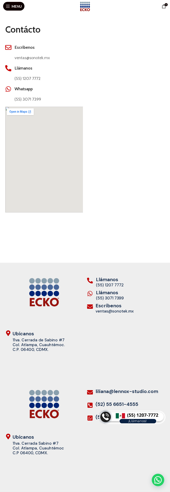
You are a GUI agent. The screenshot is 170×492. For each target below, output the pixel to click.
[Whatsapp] (8, 89)
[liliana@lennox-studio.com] (90, 392)
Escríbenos (25, 47)
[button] (158, 480)
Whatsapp (24, 88)
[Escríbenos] (8, 47)
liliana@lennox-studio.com (127, 391)
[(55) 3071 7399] (90, 418)
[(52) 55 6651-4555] (90, 405)
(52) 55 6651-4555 (117, 404)
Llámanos (23, 68)
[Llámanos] (8, 68)
